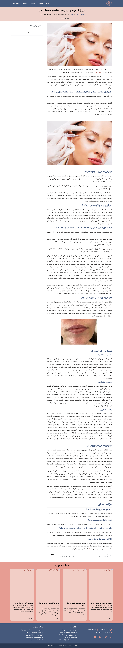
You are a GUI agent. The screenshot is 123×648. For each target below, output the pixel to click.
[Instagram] (111, 637)
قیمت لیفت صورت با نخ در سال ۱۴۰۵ (68, 640)
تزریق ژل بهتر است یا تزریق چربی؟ (34, 635)
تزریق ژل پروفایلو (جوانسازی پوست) (34, 633)
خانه (47, 3)
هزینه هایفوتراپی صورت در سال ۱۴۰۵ (68, 635)
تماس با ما (16, 3)
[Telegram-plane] (105, 637)
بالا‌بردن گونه (98, 72)
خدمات (33, 3)
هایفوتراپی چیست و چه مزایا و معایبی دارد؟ (32, 630)
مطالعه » (109, 619)
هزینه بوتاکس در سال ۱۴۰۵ (24, 603)
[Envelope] (95, 637)
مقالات (41, 3)
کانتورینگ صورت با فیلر (37, 640)
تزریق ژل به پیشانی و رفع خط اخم (34, 637)
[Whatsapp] (100, 637)
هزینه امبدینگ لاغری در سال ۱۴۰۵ (68, 633)
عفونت (91, 549)
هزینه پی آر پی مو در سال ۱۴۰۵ (101, 603)
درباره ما (25, 3)
